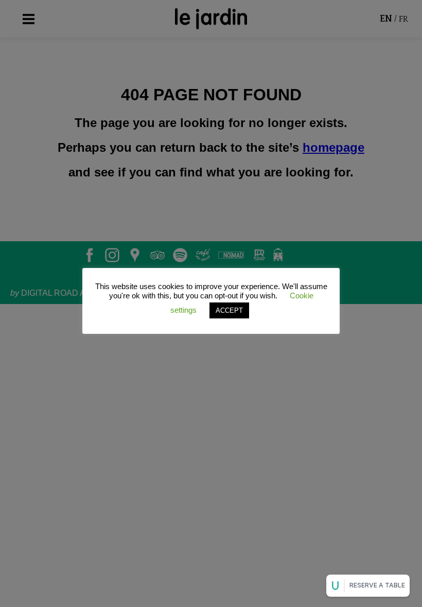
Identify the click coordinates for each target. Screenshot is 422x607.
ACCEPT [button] (229, 310)
